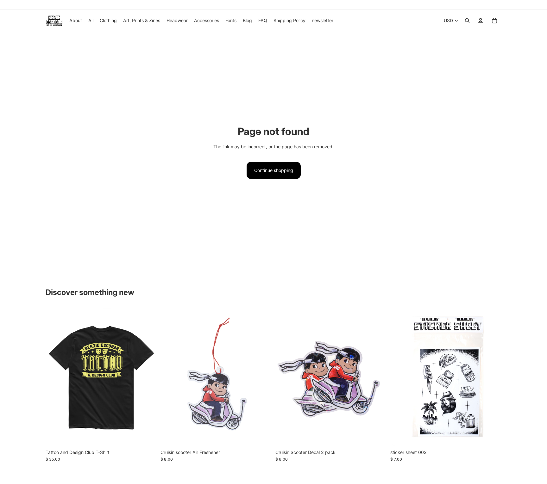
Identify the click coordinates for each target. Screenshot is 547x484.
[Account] (480, 21)
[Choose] (147, 436)
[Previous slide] (55, 377)
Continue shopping (273, 170)
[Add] (261, 436)
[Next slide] (147, 377)
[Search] (467, 21)
